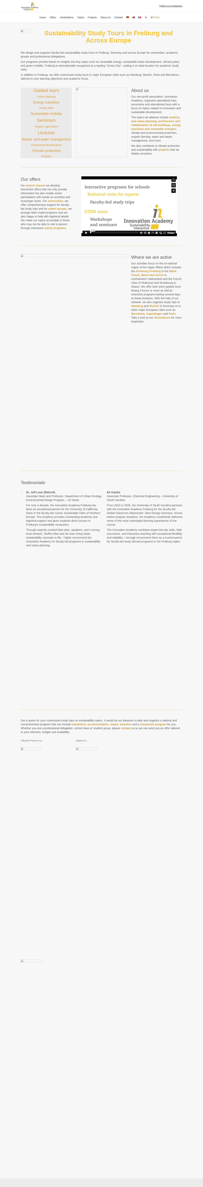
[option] (101, 594)
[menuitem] (127, 17)
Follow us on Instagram (171, 6)
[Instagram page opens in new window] (158, 6)
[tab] (97, 700)
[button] (20, 594)
